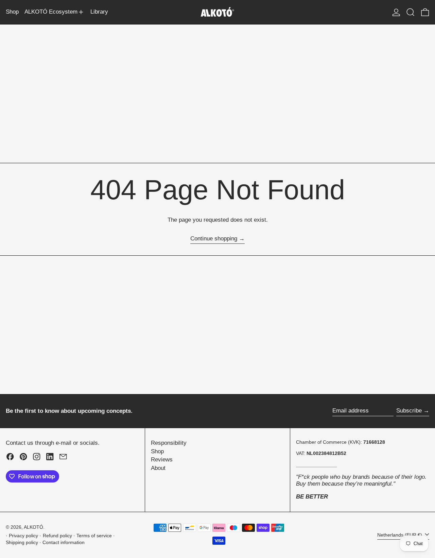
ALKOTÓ (33, 527)
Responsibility (169, 443)
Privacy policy (23, 535)
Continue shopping (213, 238)
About (158, 468)
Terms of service (94, 535)
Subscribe (409, 410)
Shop (157, 451)
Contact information (63, 542)
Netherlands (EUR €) (400, 535)
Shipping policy (22, 542)
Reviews (162, 459)
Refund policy (57, 535)
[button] (410, 12)
